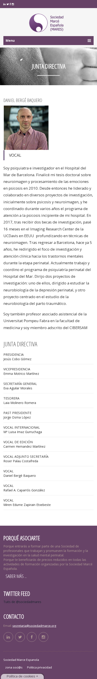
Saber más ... (16, 576)
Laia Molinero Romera (19, 400)
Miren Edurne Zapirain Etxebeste (27, 502)
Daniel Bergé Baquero (19, 473)
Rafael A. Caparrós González (24, 488)
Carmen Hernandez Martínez (24, 444)
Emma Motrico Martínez (21, 371)
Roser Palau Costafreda (25, 458)
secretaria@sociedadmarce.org (34, 626)
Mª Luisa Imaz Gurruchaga (22, 429)
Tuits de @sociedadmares (22, 602)
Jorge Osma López (17, 415)
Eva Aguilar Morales (20, 386)
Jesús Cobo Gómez (17, 356)
